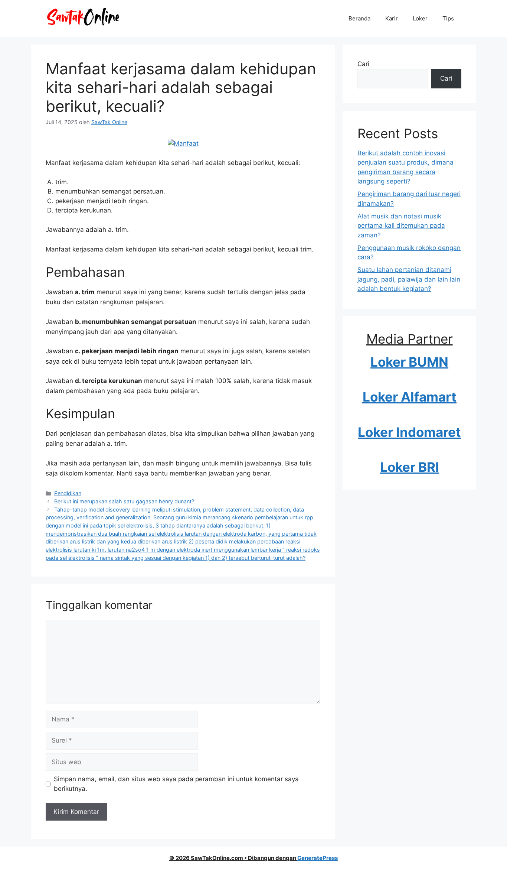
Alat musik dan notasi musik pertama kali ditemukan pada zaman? (401, 225)
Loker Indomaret (409, 432)
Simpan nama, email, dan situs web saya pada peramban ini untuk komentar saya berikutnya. (176, 783)
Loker (420, 18)
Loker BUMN (409, 362)
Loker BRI (409, 467)
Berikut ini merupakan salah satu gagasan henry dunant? (124, 501)
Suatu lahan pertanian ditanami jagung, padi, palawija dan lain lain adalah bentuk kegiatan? (408, 279)
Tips (448, 18)
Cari (363, 64)
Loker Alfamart (410, 397)
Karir (391, 18)
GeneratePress (317, 857)
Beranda (359, 18)
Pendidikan (67, 493)
